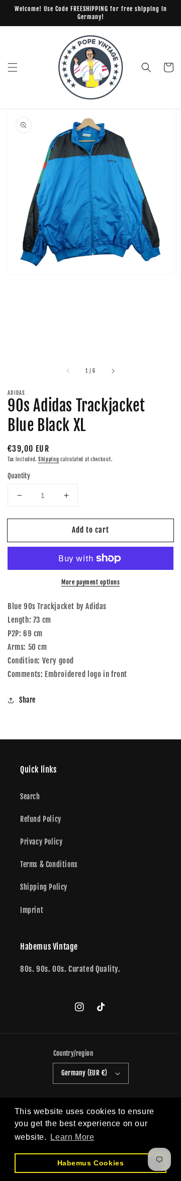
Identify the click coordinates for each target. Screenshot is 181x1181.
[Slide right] (113, 371)
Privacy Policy (41, 841)
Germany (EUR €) (84, 1073)
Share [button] (27, 700)
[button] (13, 67)
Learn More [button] (72, 1137)
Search (30, 796)
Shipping (48, 459)
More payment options (90, 582)
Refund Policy (40, 819)
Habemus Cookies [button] (90, 1163)
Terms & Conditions (49, 864)
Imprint (31, 910)
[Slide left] (68, 371)
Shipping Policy (43, 887)
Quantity (19, 476)
